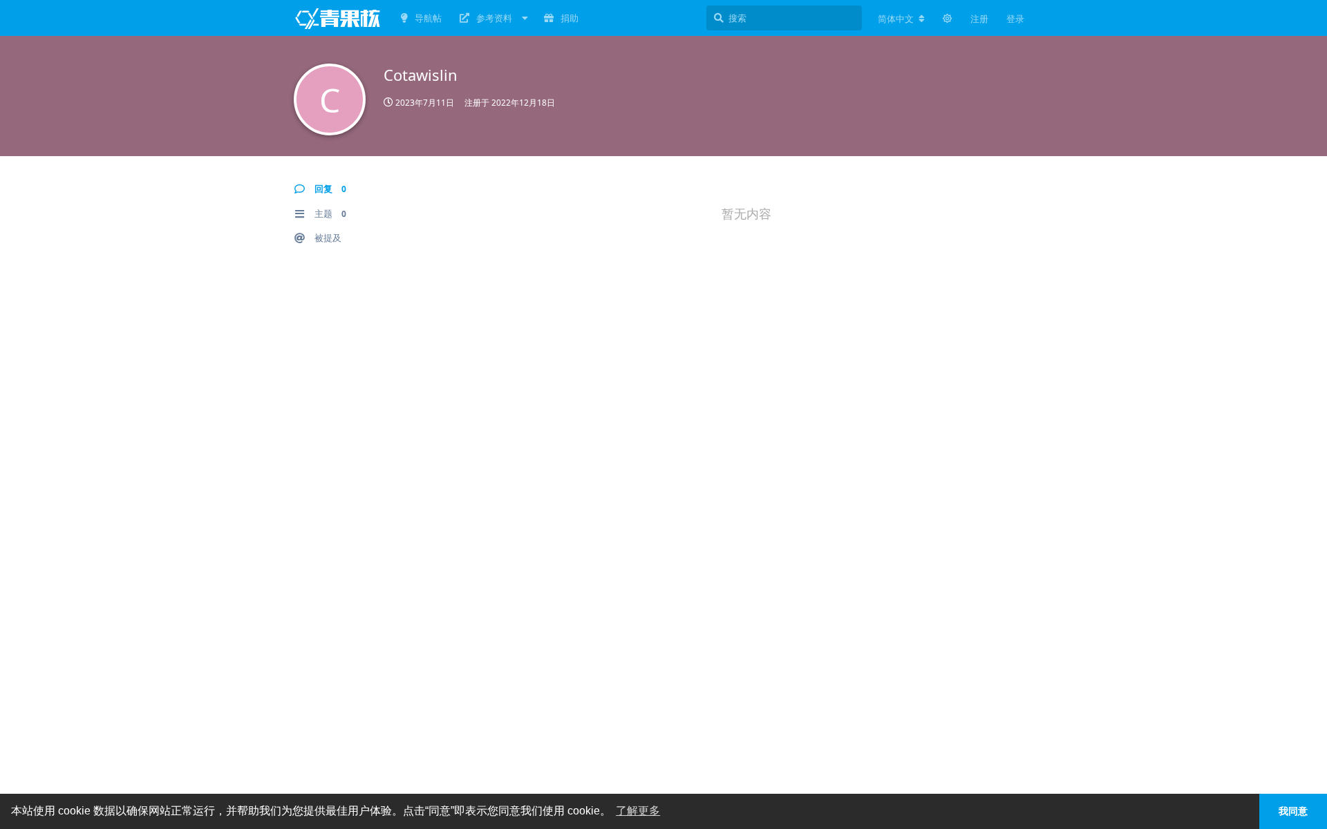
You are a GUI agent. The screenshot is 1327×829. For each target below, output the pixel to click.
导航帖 (428, 18)
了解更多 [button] (638, 811)
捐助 (569, 18)
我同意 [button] (1293, 811)
